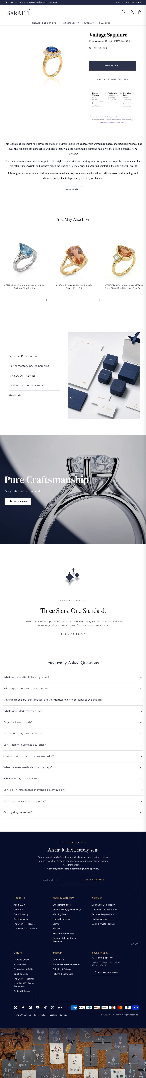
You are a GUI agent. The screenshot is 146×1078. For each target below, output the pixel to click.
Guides (18, 952)
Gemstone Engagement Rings (67, 909)
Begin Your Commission (103, 905)
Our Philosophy (21, 914)
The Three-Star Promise (25, 928)
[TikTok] (45, 1007)
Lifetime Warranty (100, 919)
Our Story (18, 909)
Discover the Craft (73, 634)
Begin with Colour (22, 991)
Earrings (57, 924)
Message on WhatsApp (108, 972)
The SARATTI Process (24, 924)
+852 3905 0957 (105, 957)
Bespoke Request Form (103, 914)
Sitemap (63, 1015)
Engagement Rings (62, 905)
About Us (19, 898)
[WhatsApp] (60, 1007)
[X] (53, 1007)
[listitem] (24, 261)
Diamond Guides (21, 959)
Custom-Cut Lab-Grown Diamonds (64, 939)
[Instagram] (16, 1007)
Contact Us (58, 959)
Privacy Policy (40, 1015)
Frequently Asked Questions (66, 964)
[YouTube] (38, 1007)
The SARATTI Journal (24, 979)
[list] (52, 59)
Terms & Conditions (22, 1015)
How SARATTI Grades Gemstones (24, 985)
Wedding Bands (60, 914)
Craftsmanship (21, 919)
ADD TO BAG (112, 65)
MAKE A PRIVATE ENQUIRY (112, 79)
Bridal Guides (20, 964)
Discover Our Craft (18, 501)
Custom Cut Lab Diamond (104, 909)
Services (97, 898)
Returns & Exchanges (63, 974)
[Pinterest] (30, 1007)
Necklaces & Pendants (63, 933)
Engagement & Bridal (23, 969)
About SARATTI (21, 905)
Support (57, 952)
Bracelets (57, 928)
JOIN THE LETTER (95, 880)
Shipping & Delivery (62, 969)
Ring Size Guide (21, 974)
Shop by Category (63, 898)
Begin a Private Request (103, 924)
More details (73, 189)
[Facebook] (23, 1007)
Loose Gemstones (61, 919)
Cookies (53, 1015)
